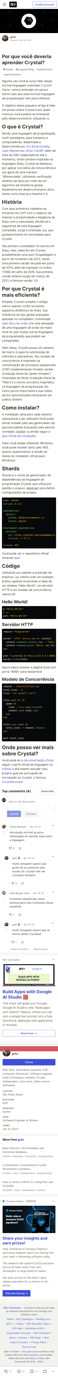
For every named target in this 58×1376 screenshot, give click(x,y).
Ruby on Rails (37, 1358)
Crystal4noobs (12, 782)
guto (13, 36)
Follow (29, 1062)
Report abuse (41, 949)
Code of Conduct (19, 949)
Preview (31, 813)
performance (12, 74)
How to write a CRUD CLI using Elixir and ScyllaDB (27, 1185)
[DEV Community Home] (13, 4)
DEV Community (12, 1307)
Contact (23, 1337)
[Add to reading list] (34, 1371)
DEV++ (9, 1323)
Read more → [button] (29, 1033)
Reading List (42, 1319)
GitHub (6, 769)
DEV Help (17, 1328)
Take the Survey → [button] (16, 1293)
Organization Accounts (19, 1333)
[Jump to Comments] (21, 1371)
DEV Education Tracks (38, 1323)
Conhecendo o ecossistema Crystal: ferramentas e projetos (27, 1168)
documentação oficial (38, 760)
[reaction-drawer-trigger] (8, 1371)
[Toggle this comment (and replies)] (4, 832)
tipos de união (18, 323)
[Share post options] (53, 1371)
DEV (16, 1354)
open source (32, 1351)
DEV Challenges (24, 1319)
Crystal (45, 85)
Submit (14, 813)
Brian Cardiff (35, 150)
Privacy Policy (38, 1342)
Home (10, 1319)
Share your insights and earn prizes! (25, 1240)
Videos (20, 1323)
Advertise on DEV (34, 1328)
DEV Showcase (42, 1333)
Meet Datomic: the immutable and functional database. (27, 1152)
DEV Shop (35, 1337)
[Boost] (45, 1371)
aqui (17, 557)
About (12, 1337)
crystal (8, 69)
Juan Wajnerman (13, 150)
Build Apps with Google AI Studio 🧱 (27, 994)
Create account (44, 4)
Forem (15, 1351)
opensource (44, 69)
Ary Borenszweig (37, 146)
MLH (46, 1337)
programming (25, 69)
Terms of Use (29, 1346)
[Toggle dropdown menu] (52, 825)
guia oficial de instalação (18, 436)
